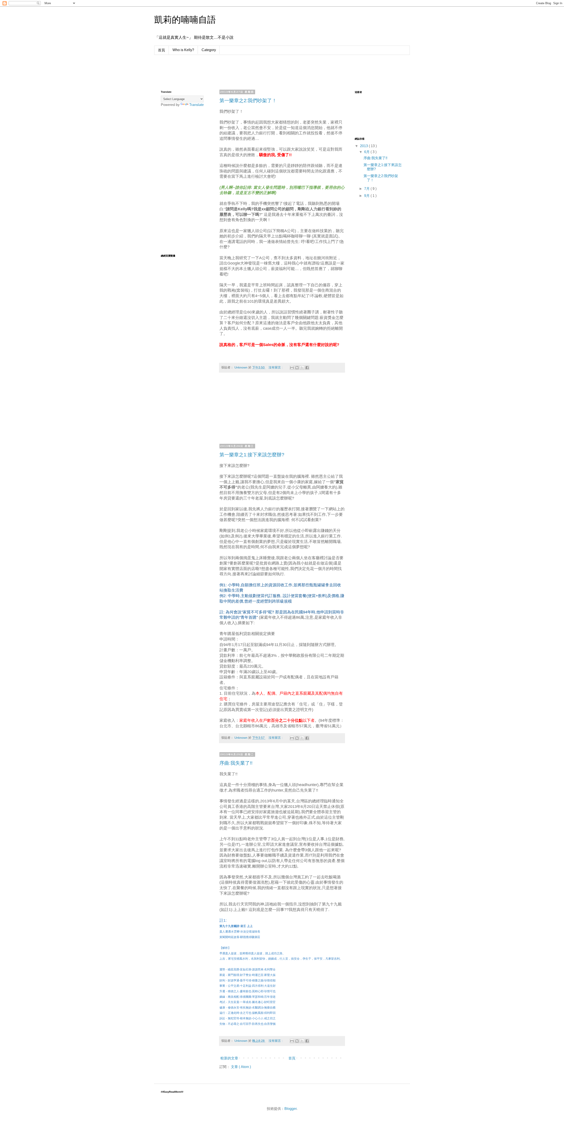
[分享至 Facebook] (307, 367)
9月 (367, 196)
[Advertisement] (241, 71)
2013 (364, 146)
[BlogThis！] (297, 367)
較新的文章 (229, 1058)
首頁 (161, 50)
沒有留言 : (276, 367)
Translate (196, 105)
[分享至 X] (302, 367)
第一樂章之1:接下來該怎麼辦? (251, 454)
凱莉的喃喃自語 (185, 19)
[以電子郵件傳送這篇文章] (292, 367)
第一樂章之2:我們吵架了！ (248, 100)
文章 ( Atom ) (241, 1067)
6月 (367, 152)
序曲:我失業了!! (235, 763)
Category (209, 50)
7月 (367, 189)
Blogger (290, 1109)
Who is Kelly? (183, 50)
